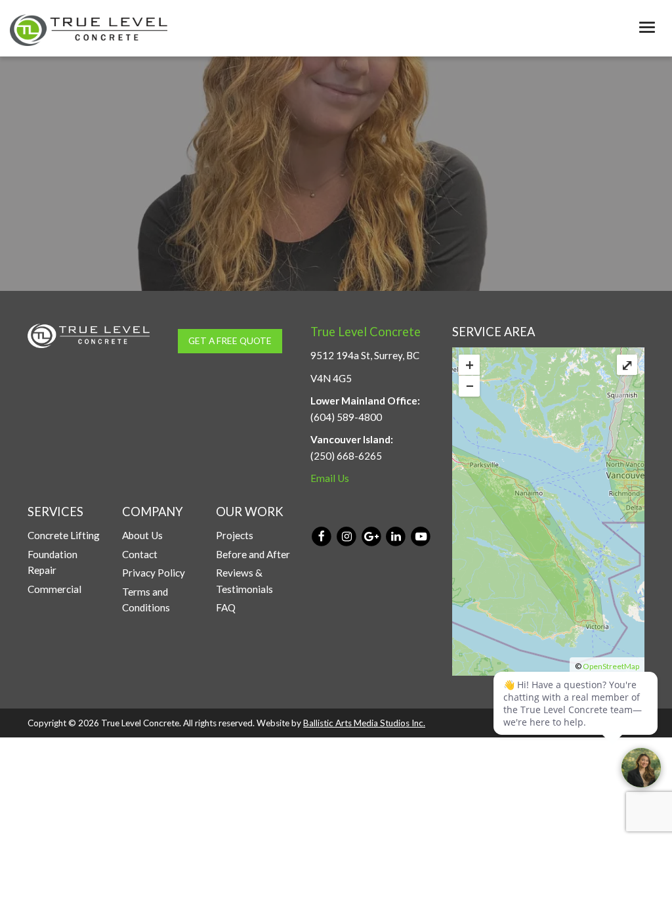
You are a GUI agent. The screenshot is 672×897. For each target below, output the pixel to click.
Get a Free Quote (230, 340)
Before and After (253, 554)
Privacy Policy (153, 573)
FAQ (226, 607)
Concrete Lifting (64, 535)
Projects (234, 535)
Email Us (329, 478)
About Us (142, 535)
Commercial (54, 589)
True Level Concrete (365, 331)
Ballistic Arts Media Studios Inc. (364, 723)
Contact (140, 554)
